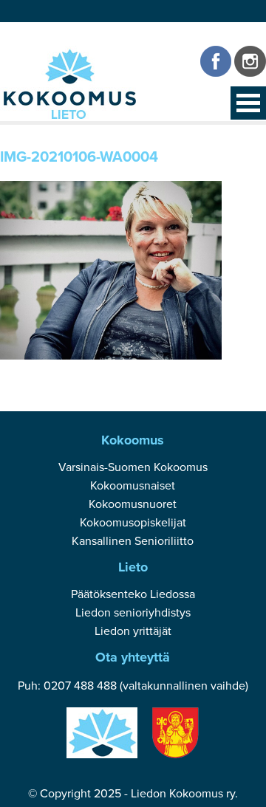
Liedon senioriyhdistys (133, 612)
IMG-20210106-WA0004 (79, 157)
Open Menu (248, 103)
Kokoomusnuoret (133, 504)
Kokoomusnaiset (132, 485)
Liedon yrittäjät (133, 631)
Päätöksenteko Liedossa (133, 594)
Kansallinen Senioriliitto (133, 541)
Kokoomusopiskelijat (133, 522)
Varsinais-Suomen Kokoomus (133, 467)
